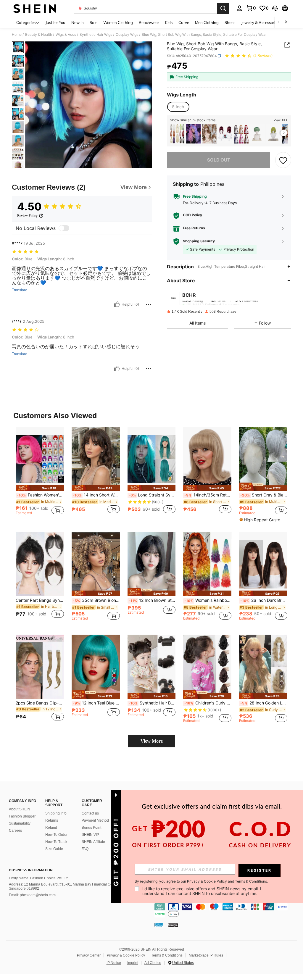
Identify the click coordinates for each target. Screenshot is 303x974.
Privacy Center (89, 955)
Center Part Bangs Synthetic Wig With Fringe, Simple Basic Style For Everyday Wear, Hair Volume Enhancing (40, 600)
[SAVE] (283, 160)
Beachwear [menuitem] (149, 22)
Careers (15, 830)
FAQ (85, 849)
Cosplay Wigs (127, 35)
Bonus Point (91, 827)
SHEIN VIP (90, 835)
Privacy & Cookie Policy (126, 955)
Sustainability (19, 823)
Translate (19, 290)
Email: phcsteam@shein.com (32, 895)
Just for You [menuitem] (55, 22)
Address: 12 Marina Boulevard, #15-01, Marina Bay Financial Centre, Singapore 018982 (64, 886)
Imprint (132, 963)
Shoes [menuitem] (230, 22)
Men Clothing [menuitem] (207, 22)
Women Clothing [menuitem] (118, 22)
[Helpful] (116, 304)
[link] (251, 8)
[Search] (223, 8)
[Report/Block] (148, 304)
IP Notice (114, 963)
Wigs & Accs (66, 35)
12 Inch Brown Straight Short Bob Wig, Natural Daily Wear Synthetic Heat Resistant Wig (152, 600)
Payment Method (95, 820)
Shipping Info (56, 813)
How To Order (56, 835)
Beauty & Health (38, 35)
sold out (218, 160)
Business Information (31, 870)
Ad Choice (152, 963)
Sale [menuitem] (93, 22)
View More (152, 741)
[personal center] (239, 8)
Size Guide (54, 849)
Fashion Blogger (22, 816)
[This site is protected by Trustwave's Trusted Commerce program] (158, 925)
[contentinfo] (227, 910)
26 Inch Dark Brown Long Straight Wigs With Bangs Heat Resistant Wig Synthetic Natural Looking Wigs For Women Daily (263, 600)
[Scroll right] (286, 22)
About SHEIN (19, 809)
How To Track (56, 842)
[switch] (64, 228)
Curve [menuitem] (183, 22)
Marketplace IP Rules (206, 955)
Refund (51, 827)
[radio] (178, 107)
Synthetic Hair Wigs (96, 35)
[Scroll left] (279, 22)
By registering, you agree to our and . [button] (201, 881)
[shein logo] (34, 8)
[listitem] (177, 133)
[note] (40, 488)
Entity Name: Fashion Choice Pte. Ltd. (39, 878)
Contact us (90, 813)
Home (17, 35)
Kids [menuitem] (169, 22)
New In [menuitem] (77, 22)
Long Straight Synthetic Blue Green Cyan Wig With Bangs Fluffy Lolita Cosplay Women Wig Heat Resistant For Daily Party (152, 495)
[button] (274, 8)
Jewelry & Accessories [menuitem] (260, 22)
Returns (51, 820)
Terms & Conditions (167, 955)
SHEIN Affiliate (93, 842)
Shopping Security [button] (199, 241)
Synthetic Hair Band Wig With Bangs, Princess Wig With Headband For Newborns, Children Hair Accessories (152, 703)
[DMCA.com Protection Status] (173, 925)
